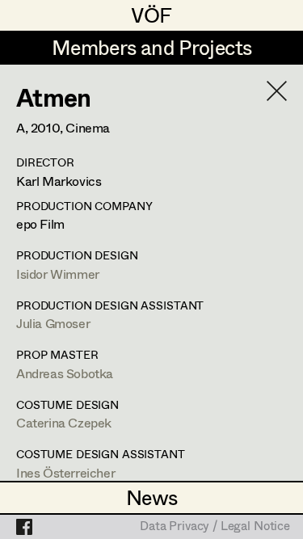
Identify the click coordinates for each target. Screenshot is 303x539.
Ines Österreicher (65, 472)
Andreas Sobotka (64, 373)
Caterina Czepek (64, 422)
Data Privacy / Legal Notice (215, 527)
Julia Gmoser (53, 323)
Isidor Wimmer (57, 273)
